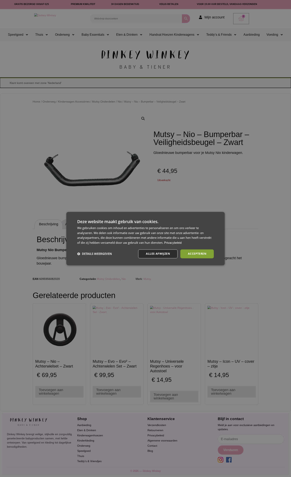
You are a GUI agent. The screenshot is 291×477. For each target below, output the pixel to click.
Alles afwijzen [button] (158, 253)
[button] (94, 254)
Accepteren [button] (197, 253)
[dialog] (145, 238)
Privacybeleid (173, 243)
